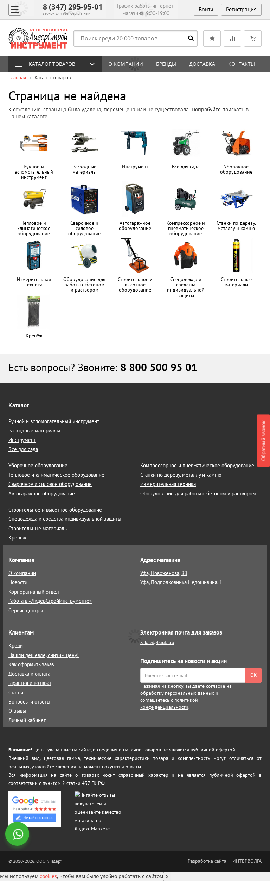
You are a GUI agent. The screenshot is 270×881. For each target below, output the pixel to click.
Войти (206, 9)
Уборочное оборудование (38, 465)
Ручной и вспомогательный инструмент (53, 421)
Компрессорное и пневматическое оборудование (197, 465)
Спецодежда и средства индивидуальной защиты (64, 519)
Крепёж (17, 537)
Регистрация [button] (241, 9)
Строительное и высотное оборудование (55, 509)
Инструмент (22, 440)
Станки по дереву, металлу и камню (180, 474)
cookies (48, 876)
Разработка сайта (207, 861)
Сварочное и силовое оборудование (50, 484)
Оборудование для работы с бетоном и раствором (198, 493)
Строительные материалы (38, 528)
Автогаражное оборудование (41, 493)
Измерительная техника (168, 484)
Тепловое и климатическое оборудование (56, 474)
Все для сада (23, 449)
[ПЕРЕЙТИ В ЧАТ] (18, 834)
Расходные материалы (34, 430)
